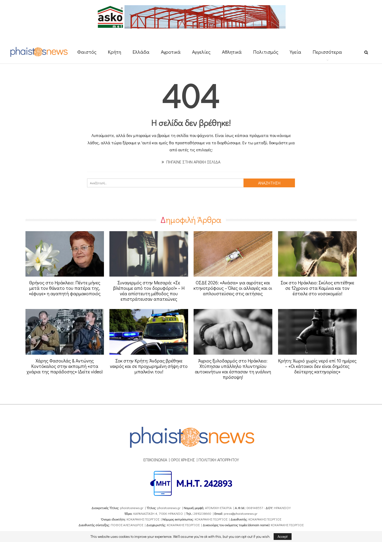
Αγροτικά (171, 52)
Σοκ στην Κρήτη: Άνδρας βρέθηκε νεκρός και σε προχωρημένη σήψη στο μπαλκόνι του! (149, 366)
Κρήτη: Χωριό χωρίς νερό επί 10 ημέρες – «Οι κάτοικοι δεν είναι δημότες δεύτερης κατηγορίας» (317, 366)
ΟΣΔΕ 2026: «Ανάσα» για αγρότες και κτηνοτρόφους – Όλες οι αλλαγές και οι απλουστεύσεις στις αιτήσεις (233, 288)
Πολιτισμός (265, 52)
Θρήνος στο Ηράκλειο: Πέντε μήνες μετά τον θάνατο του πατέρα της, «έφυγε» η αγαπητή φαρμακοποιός (65, 288)
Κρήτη (114, 52)
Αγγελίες (201, 52)
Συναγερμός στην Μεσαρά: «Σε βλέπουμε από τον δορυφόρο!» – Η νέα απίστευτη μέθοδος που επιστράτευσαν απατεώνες (149, 290)
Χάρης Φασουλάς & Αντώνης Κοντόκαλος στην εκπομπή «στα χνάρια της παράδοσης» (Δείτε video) (65, 366)
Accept (283, 536)
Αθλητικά (232, 52)
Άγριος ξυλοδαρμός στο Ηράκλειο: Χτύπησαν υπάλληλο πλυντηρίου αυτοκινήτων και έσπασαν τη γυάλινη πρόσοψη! (233, 369)
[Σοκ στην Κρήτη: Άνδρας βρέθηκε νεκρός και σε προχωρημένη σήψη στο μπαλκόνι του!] (148, 332)
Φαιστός (86, 52)
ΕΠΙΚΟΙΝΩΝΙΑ (155, 459)
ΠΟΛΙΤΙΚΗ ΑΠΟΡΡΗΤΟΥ (219, 459)
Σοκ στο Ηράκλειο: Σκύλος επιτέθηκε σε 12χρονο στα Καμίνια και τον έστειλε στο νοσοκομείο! (317, 288)
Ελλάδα (141, 52)
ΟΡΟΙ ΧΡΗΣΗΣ (183, 459)
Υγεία (295, 52)
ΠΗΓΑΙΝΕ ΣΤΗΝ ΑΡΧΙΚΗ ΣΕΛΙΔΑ (192, 161)
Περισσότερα (327, 52)
